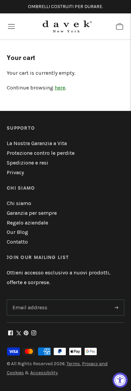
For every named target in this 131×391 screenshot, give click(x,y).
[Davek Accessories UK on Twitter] (18, 333)
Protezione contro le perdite (41, 153)
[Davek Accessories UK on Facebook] (10, 333)
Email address (28, 300)
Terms (73, 364)
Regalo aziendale (27, 222)
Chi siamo (19, 203)
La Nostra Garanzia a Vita (37, 143)
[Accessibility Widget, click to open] (120, 380)
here (60, 87)
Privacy (15, 172)
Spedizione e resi (27, 162)
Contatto (17, 242)
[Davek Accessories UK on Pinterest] (26, 333)
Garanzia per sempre (32, 213)
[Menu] (11, 26)
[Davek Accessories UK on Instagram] (33, 333)
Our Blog (17, 232)
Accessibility (44, 373)
